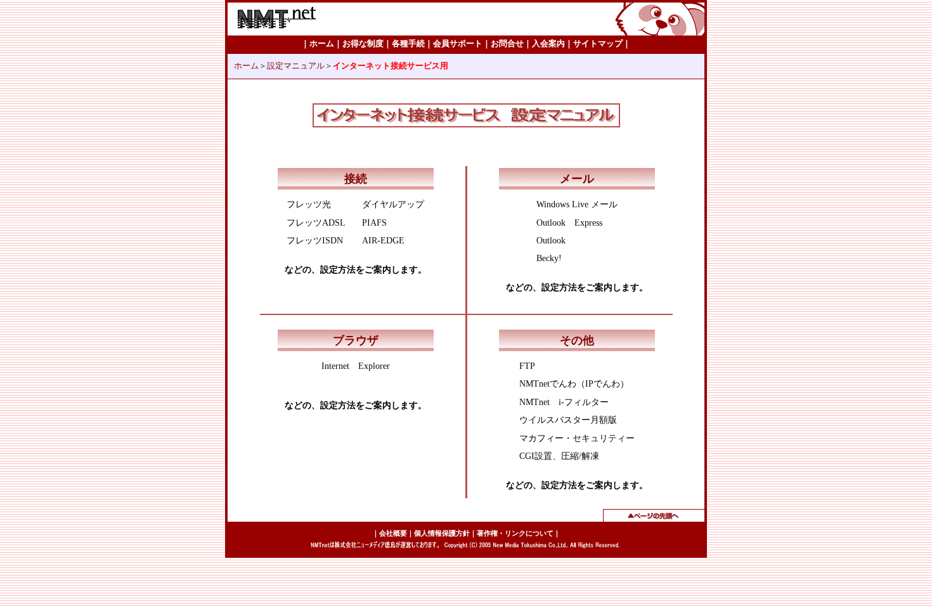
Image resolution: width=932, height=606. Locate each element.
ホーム (246, 65)
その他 (577, 340)
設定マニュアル (296, 65)
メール (577, 178)
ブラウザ (356, 340)
